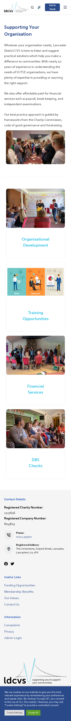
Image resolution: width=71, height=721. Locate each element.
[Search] (32, 7)
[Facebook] (6, 564)
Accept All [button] (33, 713)
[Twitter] (12, 564)
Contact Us (11, 604)
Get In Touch (52, 7)
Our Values (11, 598)
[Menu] (65, 7)
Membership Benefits (18, 592)
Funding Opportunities (19, 585)
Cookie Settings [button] (14, 713)
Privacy (9, 631)
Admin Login (13, 638)
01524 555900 (24, 537)
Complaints (12, 625)
